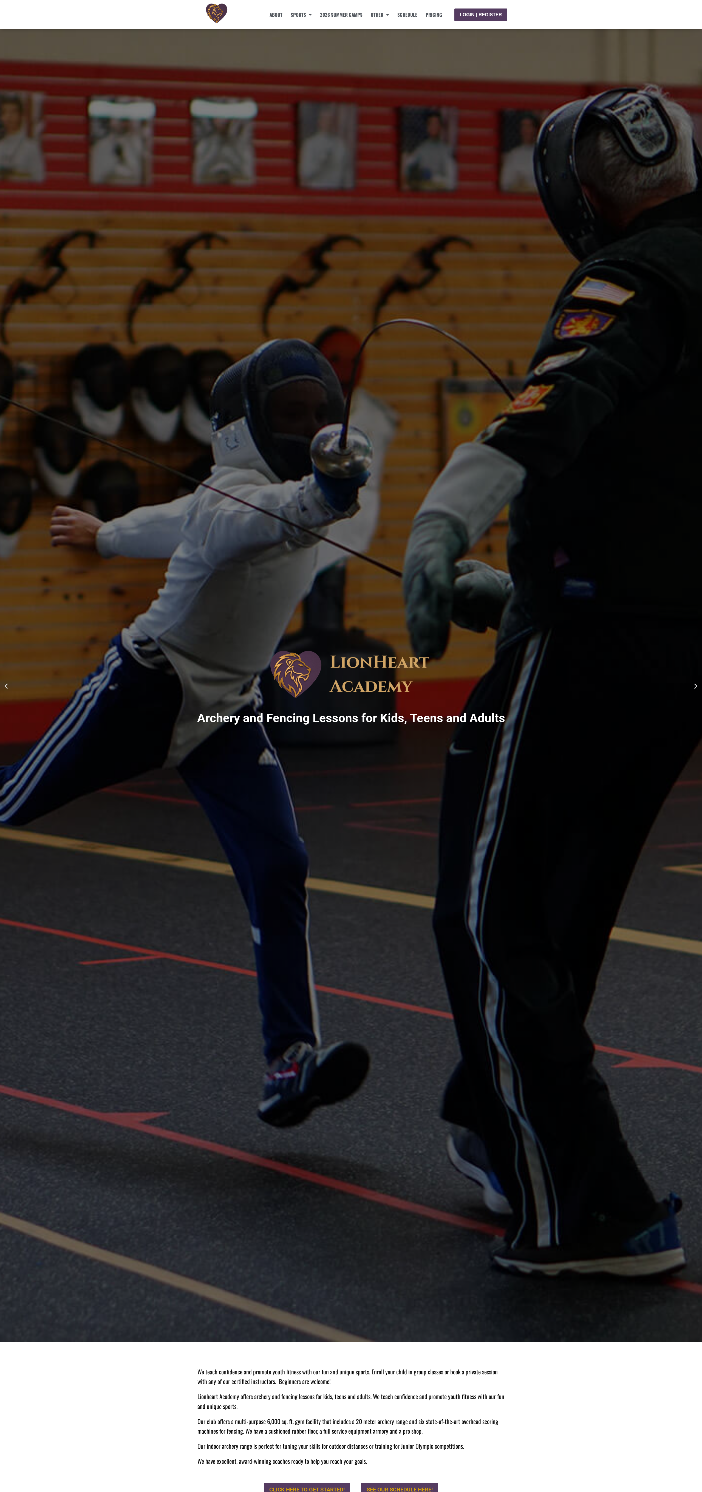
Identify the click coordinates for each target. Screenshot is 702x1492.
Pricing (434, 14)
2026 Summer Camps (341, 14)
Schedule (407, 14)
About (276, 14)
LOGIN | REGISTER (481, 14)
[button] (6, 685)
